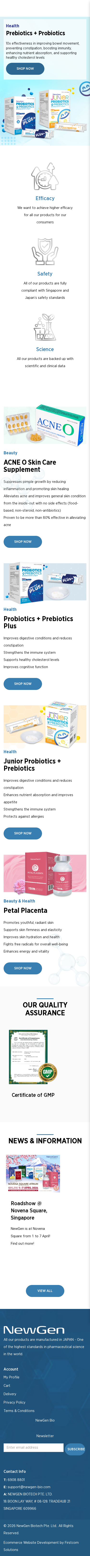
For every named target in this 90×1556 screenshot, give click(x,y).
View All (45, 1291)
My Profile (11, 1377)
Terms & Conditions (19, 1411)
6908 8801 (16, 1480)
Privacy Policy (14, 1402)
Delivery (10, 1394)
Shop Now (25, 68)
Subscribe (76, 1449)
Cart (7, 1386)
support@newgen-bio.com (29, 1487)
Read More (33, 1173)
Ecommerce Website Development (31, 1542)
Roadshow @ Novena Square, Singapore (29, 1211)
